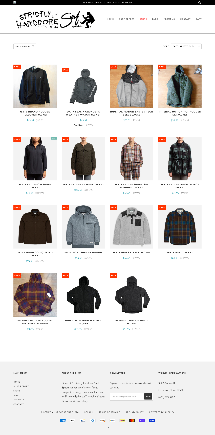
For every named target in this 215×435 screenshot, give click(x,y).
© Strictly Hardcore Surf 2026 (60, 412)
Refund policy (135, 412)
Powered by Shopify (161, 412)
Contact (185, 19)
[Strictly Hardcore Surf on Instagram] (107, 429)
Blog (155, 19)
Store (143, 19)
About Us (169, 19)
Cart (199, 19)
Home (110, 19)
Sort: (166, 46)
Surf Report (126, 19)
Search (88, 412)
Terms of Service (109, 412)
